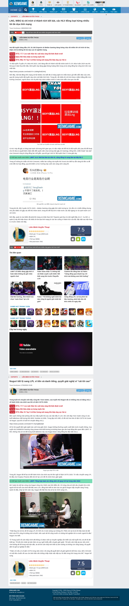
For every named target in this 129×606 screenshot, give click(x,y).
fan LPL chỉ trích (54, 371)
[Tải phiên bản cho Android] (78, 239)
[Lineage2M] (22, 312)
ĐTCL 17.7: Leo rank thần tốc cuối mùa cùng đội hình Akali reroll (39, 54)
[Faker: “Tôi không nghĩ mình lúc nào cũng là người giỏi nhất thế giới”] (49, 288)
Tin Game (63, 12)
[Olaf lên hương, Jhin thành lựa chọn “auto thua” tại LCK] (22, 288)
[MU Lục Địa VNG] (30, 312)
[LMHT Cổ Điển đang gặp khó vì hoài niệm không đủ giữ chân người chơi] (22, 263)
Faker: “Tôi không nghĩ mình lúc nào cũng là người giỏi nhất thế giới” (49, 299)
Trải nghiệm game (79, 598)
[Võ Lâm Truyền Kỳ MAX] (72, 312)
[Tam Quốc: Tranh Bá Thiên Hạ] (13, 312)
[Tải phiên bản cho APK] (83, 239)
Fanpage (87, 38)
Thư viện (113, 12)
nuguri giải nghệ (14, 583)
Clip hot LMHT (59, 598)
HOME (14, 10)
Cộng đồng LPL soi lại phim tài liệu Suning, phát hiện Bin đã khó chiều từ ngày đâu (75, 299)
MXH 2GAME (81, 597)
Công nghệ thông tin (74, 597)
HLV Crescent (44, 371)
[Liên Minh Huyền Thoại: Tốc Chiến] (88, 324)
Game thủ (104, 12)
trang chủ (81, 235)
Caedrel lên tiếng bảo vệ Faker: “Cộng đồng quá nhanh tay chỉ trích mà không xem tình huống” (76, 274)
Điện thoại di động (57, 597)
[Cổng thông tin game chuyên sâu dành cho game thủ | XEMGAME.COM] (19, 4)
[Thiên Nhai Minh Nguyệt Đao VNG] (47, 312)
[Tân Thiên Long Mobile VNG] (55, 312)
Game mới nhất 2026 (88, 598)
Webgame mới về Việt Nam (90, 597)
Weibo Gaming (14, 371)
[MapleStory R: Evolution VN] (88, 312)
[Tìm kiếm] (26, 10)
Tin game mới (65, 598)
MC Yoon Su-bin (32, 583)
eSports (33, 12)
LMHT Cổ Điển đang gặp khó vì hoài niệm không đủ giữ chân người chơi (22, 274)
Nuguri (24, 583)
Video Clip (53, 12)
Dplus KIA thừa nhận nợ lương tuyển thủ (30, 57)
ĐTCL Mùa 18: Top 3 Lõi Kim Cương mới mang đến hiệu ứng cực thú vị (41, 60)
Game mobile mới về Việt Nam (103, 597)
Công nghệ (85, 12)
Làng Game (74, 12)
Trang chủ (80, 38)
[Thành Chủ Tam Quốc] (63, 324)
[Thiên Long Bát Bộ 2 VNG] (63, 312)
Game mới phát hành (97, 598)
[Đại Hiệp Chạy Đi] (80, 324)
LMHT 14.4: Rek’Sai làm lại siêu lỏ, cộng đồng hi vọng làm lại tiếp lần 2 (56, 157)
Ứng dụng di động (65, 597)
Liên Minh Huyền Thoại (30, 16)
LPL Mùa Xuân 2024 (24, 371)
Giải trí (94, 12)
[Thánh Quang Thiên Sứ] (38, 312)
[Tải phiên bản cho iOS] (73, 239)
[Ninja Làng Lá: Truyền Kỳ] (80, 312)
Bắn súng (43, 12)
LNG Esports (34, 371)
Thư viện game (72, 598)
